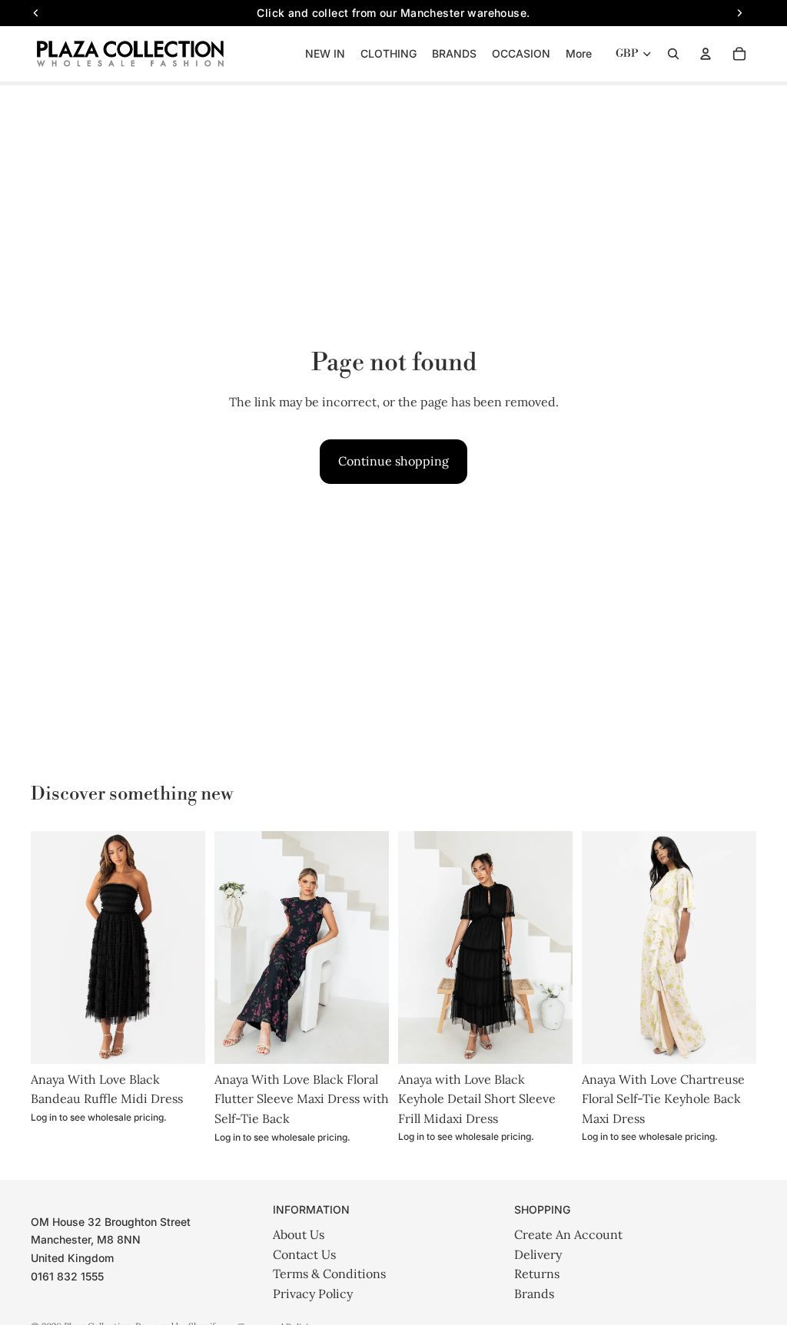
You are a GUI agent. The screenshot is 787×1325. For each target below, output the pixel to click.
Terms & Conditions (329, 1273)
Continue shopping (393, 461)
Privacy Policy (313, 1293)
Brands (534, 1293)
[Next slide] (193, 947)
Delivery (538, 1254)
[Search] (673, 54)
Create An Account (568, 1234)
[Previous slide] (43, 947)
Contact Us (304, 1254)
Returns (537, 1273)
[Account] (705, 54)
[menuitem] (578, 54)
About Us (298, 1234)
